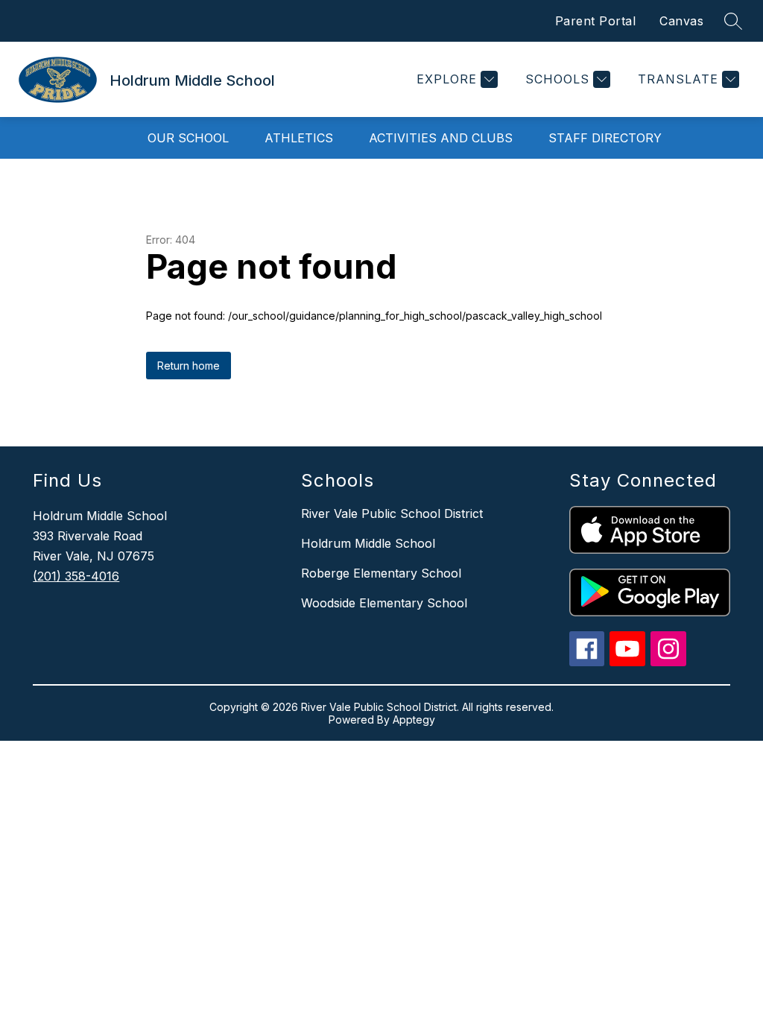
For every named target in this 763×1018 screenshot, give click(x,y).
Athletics (299, 137)
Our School (188, 137)
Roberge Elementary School (381, 573)
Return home (188, 365)
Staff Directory (605, 137)
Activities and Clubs (441, 137)
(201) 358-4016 (76, 576)
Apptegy (414, 719)
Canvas (681, 20)
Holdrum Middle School (368, 543)
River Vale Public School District (392, 513)
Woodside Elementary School (384, 602)
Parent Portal (595, 20)
